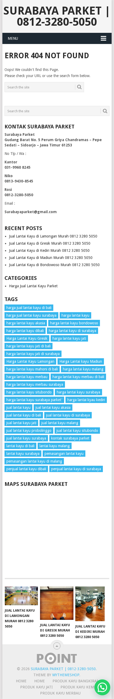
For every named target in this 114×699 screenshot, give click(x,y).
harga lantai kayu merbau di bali (78, 377)
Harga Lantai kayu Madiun (80, 361)
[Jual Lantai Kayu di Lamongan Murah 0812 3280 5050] (21, 595)
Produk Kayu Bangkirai (75, 681)
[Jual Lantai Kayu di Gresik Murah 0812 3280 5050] (56, 603)
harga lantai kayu (75, 315)
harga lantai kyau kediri (86, 400)
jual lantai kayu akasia (53, 407)
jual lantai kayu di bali (23, 415)
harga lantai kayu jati (69, 338)
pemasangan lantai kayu (64, 453)
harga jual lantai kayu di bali (28, 308)
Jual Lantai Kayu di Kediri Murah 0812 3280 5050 (49, 250)
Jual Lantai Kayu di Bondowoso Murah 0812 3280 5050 (54, 265)
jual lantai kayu (18, 407)
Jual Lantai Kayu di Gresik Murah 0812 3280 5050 (49, 243)
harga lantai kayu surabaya (78, 392)
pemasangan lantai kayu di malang (34, 461)
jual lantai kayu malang (59, 423)
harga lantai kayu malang (83, 369)
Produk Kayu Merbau (60, 693)
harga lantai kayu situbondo (29, 392)
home (21, 681)
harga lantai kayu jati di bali (28, 346)
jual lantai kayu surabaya (26, 438)
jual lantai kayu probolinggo (28, 430)
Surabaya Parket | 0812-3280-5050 (57, 16)
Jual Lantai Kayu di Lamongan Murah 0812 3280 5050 (53, 236)
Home (39, 681)
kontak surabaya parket (70, 438)
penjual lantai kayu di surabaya (76, 469)
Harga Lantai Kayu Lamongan (30, 361)
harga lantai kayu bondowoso (74, 323)
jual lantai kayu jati (21, 423)
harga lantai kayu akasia (25, 323)
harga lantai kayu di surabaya (72, 331)
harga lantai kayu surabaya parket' (34, 400)
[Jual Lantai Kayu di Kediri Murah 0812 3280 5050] (91, 603)
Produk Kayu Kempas (80, 687)
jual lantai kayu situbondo (77, 430)
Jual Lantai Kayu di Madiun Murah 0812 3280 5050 (51, 258)
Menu (13, 38)
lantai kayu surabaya (23, 453)
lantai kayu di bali (20, 446)
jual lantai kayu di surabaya (68, 415)
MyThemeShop (65, 675)
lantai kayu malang (55, 446)
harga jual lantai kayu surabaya (31, 315)
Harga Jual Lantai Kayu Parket (33, 286)
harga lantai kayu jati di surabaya (33, 354)
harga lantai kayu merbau (26, 377)
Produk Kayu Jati (36, 687)
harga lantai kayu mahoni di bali (32, 369)
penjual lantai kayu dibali (26, 469)
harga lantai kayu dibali (25, 331)
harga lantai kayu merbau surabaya (34, 384)
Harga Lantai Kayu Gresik (26, 338)
